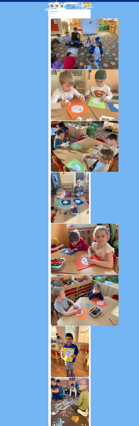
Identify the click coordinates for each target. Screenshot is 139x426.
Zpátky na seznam (52, 16)
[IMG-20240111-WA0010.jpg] (70, 376)
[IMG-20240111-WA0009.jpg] (84, 325)
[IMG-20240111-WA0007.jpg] (70, 222)
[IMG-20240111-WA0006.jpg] (84, 171)
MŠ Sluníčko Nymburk (52, 0)
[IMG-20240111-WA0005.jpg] (84, 120)
